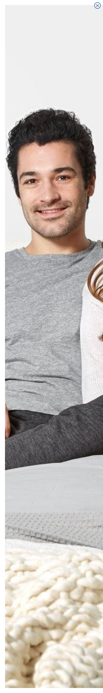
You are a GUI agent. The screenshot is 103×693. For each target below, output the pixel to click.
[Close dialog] (97, 6)
